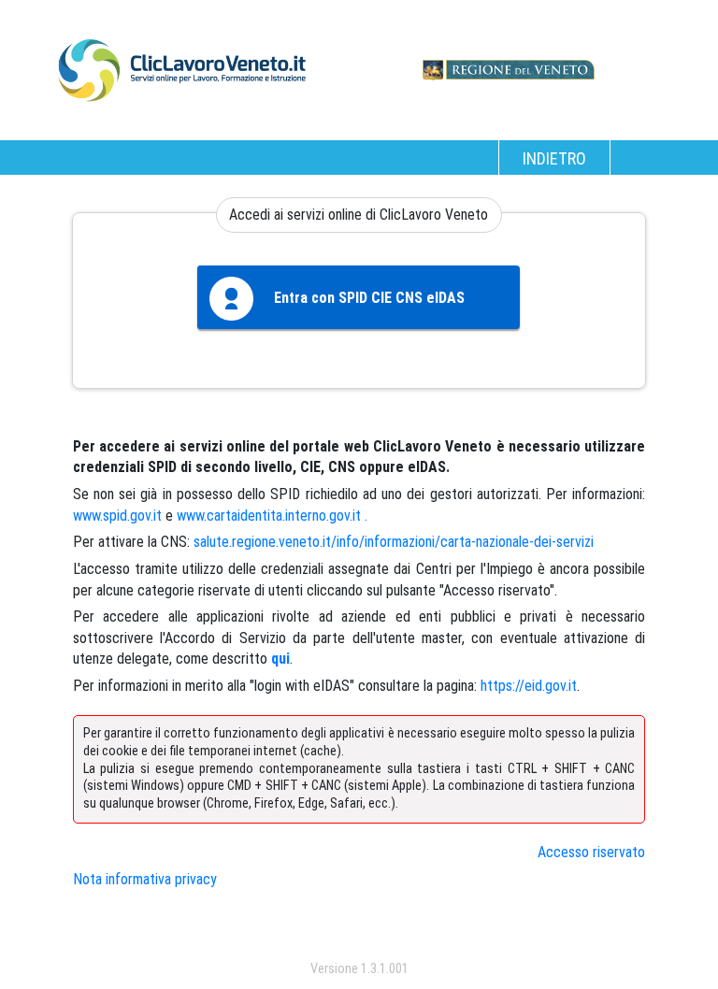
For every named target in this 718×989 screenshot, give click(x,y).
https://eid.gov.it (529, 686)
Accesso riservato (591, 852)
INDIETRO (554, 158)
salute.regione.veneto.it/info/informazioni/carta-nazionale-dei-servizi (394, 542)
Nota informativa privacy (145, 879)
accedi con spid (358, 931)
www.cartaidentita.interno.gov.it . (272, 515)
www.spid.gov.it (117, 515)
